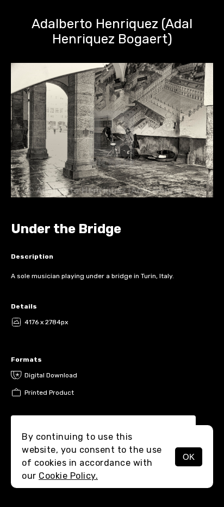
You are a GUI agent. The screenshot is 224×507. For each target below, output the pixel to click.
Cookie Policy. (68, 476)
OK (189, 456)
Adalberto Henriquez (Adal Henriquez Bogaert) (112, 31)
